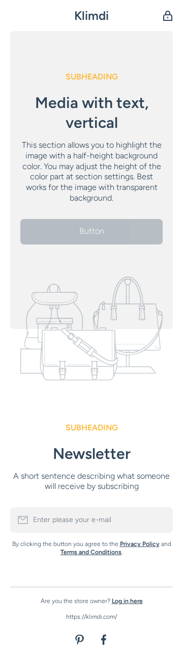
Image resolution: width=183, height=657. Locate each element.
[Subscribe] (160, 520)
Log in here (127, 601)
